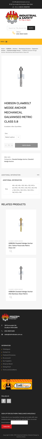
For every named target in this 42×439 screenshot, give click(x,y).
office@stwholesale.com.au (22, 2)
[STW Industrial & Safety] (21, 23)
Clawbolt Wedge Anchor (14, 50)
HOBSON (8, 48)
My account (6, 358)
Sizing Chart (7, 367)
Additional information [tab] (10, 175)
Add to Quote (26, 145)
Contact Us (6, 352)
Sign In (21, 7)
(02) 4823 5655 (21, 34)
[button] (3, 42)
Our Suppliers (7, 361)
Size (6, 133)
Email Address (5, 422)
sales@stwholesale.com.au (13, 334)
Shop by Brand (7, 364)
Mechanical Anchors (25, 48)
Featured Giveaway (9, 355)
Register (27, 7)
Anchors (15, 48)
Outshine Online (21, 437)
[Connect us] (3, 401)
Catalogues (6, 349)
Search (31, 28)
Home (3, 48)
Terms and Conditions (10, 370)
